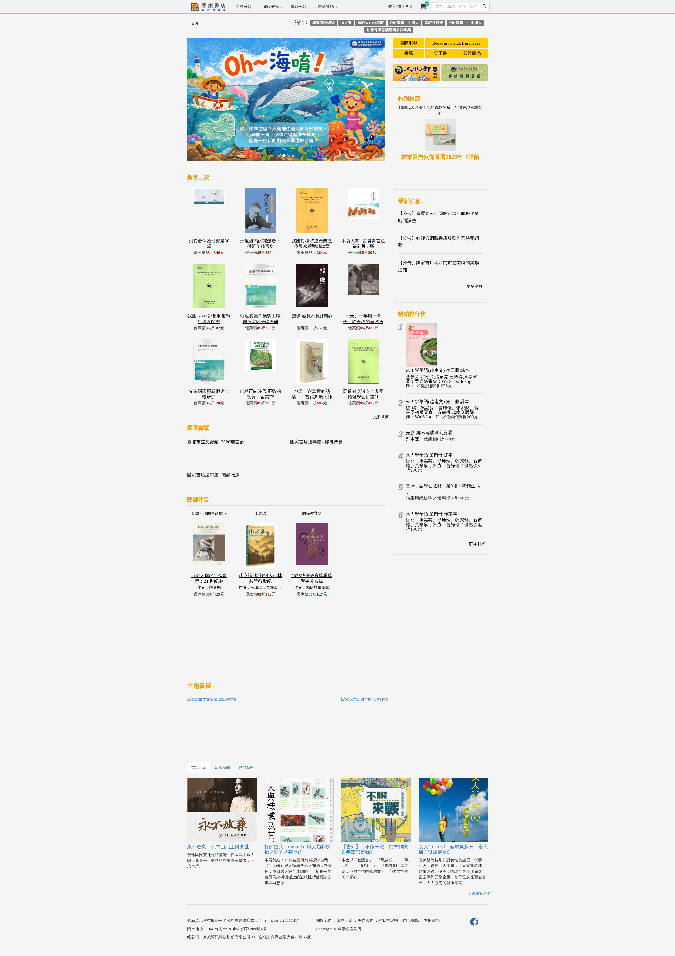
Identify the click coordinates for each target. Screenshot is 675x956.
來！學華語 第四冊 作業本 (431, 513)
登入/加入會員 (400, 6)
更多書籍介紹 (480, 893)
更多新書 (381, 417)
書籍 (408, 53)
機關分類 (299, 6)
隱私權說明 (388, 920)
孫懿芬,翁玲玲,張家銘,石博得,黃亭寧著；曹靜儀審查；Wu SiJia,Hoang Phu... (441, 381)
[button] (202, 102)
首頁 (195, 23)
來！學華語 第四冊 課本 (429, 454)
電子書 (440, 53)
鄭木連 (412, 439)
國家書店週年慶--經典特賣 (316, 441)
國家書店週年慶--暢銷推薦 (213, 474)
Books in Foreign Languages (456, 43)
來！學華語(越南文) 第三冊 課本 (437, 370)
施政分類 (271, 6)
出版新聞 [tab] (222, 767)
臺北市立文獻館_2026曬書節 (215, 441)
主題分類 (244, 6)
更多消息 (475, 286)
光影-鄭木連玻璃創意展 (429, 432)
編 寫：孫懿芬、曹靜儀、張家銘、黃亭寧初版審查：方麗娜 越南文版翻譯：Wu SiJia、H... (442, 412)
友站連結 (326, 6)
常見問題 (345, 920)
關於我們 (324, 920)
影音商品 (472, 53)
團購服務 (409, 43)
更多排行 (477, 544)
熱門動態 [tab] (246, 767)
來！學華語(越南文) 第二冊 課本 (437, 401)
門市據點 (411, 920)
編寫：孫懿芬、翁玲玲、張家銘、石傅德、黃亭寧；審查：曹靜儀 (444, 463)
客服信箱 (432, 920)
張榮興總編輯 (419, 498)
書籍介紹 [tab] (198, 767)
